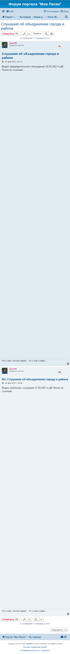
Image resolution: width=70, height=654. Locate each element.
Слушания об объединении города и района (32, 26)
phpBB (29, 644)
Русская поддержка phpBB (35, 647)
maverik (13, 43)
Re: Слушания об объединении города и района (35, 379)
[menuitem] (10, 11)
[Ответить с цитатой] (59, 46)
